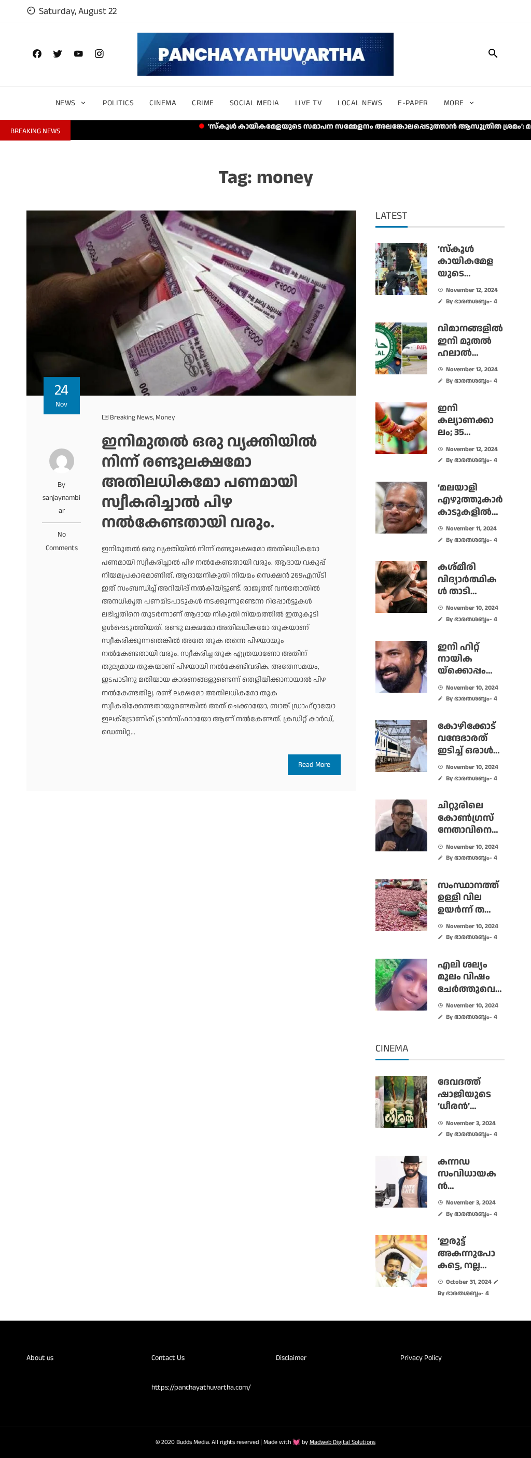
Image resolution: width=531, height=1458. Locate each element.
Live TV (309, 102)
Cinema (162, 102)
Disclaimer (291, 1358)
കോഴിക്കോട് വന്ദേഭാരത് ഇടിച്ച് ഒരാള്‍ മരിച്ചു (467, 744)
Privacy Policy (421, 1358)
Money (165, 417)
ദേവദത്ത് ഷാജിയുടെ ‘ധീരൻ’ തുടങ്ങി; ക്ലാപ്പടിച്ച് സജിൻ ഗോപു (470, 1112)
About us (39, 1358)
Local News (360, 102)
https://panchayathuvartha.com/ (201, 1387)
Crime (203, 102)
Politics (118, 102)
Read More (314, 765)
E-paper (413, 102)
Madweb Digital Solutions (342, 1442)
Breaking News (131, 417)
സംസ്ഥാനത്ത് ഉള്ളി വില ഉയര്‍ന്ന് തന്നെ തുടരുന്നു (470, 903)
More (454, 102)
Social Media (255, 102)
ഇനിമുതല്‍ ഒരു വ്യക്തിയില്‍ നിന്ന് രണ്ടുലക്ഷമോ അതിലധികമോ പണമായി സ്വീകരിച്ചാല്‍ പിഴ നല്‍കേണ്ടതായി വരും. (209, 482)
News (65, 102)
